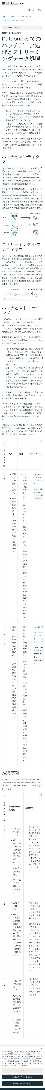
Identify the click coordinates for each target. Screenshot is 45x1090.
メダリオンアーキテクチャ (23, 779)
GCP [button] (40, 10)
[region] (22, 1067)
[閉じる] (41, 1048)
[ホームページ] (4, 16)
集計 (8, 395)
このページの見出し (12, 27)
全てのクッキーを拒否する (22, 1077)
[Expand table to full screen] (40, 440)
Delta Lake (19, 114)
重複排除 (16, 395)
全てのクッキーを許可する (22, 1084)
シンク (40, 642)
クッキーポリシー (20, 1056)
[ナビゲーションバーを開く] (4, 3)
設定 (22, 1070)
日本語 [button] (31, 10)
